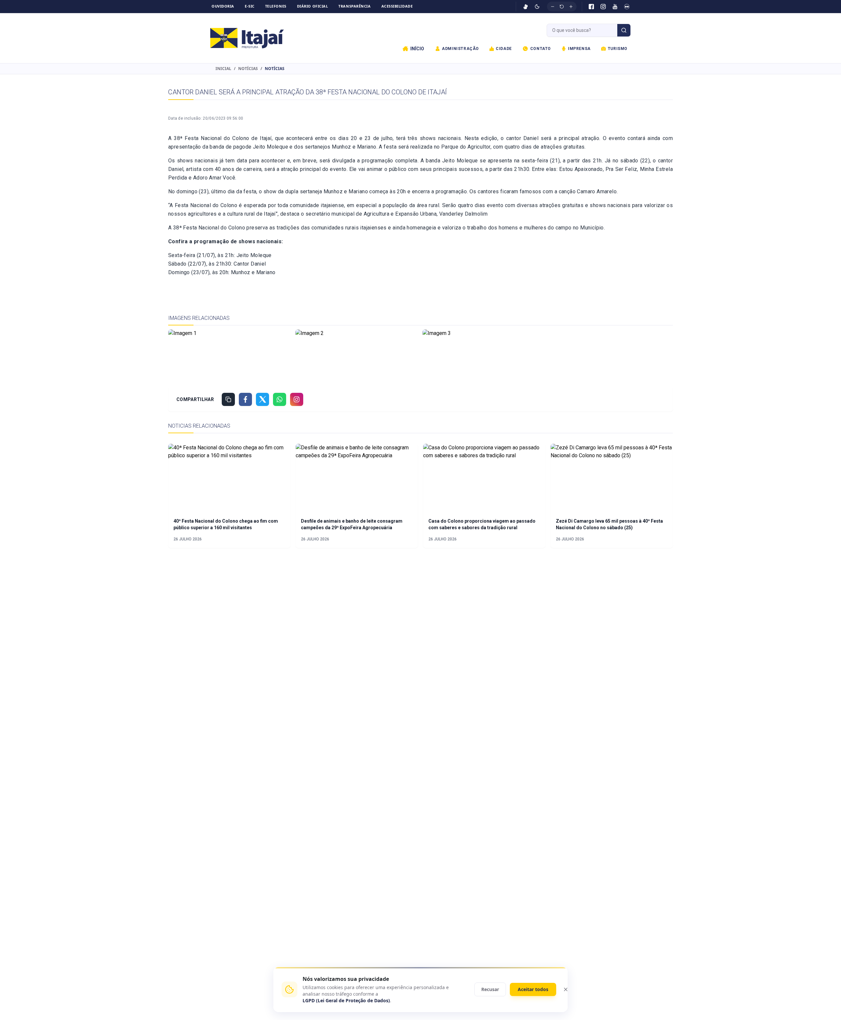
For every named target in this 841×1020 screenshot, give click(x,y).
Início (417, 48)
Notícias (248, 68)
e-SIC (250, 6)
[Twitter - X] (262, 399)
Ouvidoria (223, 6)
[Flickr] (627, 7)
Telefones (275, 6)
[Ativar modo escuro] (537, 6)
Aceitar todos (533, 989)
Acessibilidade (397, 6)
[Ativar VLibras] (525, 6)
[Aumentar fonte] (571, 6)
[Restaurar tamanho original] (561, 6)
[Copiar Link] (228, 399)
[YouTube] (615, 7)
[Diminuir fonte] (552, 6)
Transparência (354, 6)
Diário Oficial (312, 6)
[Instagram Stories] (296, 399)
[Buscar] (623, 30)
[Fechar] (565, 989)
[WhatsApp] (279, 399)
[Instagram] (603, 7)
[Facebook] (591, 7)
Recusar (490, 989)
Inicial (223, 68)
